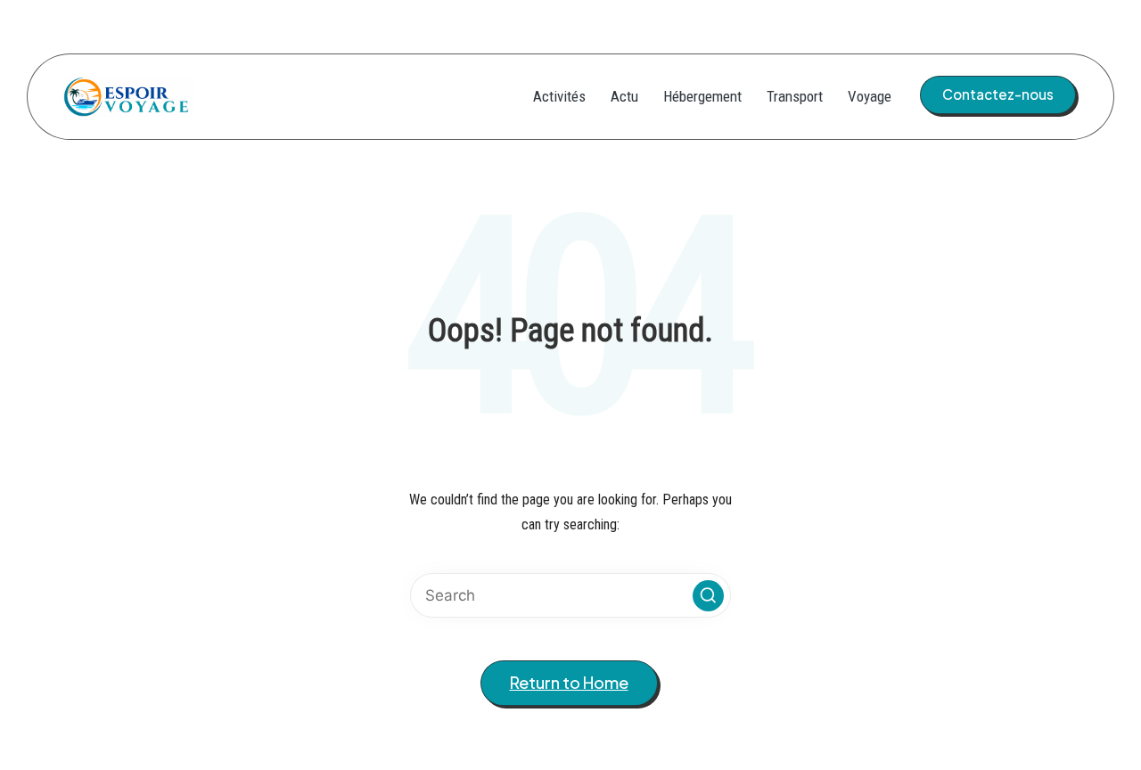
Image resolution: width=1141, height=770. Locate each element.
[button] (998, 94)
